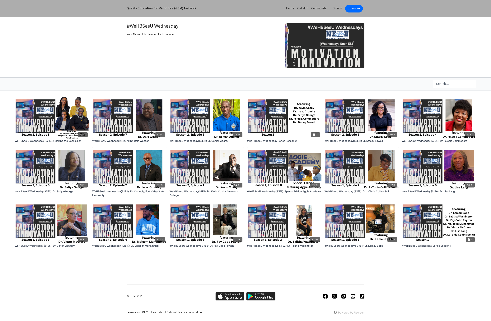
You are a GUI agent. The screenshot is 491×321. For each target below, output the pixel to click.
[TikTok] (362, 296)
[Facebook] (325, 296)
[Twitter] (334, 296)
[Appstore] (230, 296)
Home (290, 8)
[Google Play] (261, 296)
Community (319, 8)
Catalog (302, 8)
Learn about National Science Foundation (176, 312)
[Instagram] (343, 296)
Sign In (337, 8)
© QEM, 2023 (135, 296)
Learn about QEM (137, 312)
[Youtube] (353, 296)
